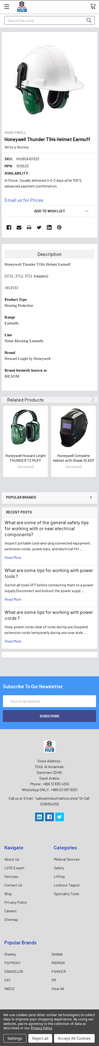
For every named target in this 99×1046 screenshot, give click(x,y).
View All (57, 988)
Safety (59, 867)
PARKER (58, 971)
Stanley (10, 954)
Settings (14, 1038)
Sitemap (11, 919)
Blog (8, 893)
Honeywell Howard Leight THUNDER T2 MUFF (25, 457)
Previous (86, 400)
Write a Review (17, 147)
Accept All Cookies (74, 1038)
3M (53, 980)
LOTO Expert (14, 867)
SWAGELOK (13, 971)
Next (92, 400)
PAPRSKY (12, 962)
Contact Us (13, 885)
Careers (10, 910)
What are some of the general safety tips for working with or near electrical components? (47, 528)
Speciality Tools (66, 893)
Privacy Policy (15, 902)
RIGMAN (58, 962)
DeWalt (57, 954)
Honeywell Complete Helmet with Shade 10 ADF (73, 457)
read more (13, 557)
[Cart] (94, 6)
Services (11, 876)
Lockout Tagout (67, 885)
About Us (11, 859)
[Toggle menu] (6, 6)
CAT (7, 980)
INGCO (9, 988)
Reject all (40, 1038)
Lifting (59, 876)
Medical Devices (67, 859)
